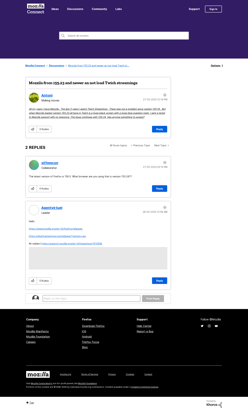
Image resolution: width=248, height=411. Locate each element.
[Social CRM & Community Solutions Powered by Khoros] (214, 403)
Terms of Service (89, 374)
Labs (118, 9)
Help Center (144, 326)
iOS (84, 331)
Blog (85, 347)
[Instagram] (209, 325)
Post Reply (153, 298)
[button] (33, 129)
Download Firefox (93, 326)
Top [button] (31, 402)
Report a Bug (145, 331)
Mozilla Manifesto (37, 331)
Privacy (112, 374)
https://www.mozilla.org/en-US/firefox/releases (55, 228)
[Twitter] (202, 325)
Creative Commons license (144, 387)
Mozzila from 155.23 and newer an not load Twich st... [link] (98, 65)
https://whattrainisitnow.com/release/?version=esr (57, 236)
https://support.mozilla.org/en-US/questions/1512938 (72, 243)
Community (99, 9)
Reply (159, 129)
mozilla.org (65, 374)
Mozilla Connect (35, 9)
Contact (148, 374)
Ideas (55, 9)
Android (87, 336)
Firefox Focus (90, 342)
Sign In (213, 9)
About (30, 326)
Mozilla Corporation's (41, 383)
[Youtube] (216, 325)
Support (194, 9)
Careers (31, 342)
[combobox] (124, 36)
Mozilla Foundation (38, 336)
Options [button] (216, 65)
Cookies (130, 374)
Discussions (75, 9)
